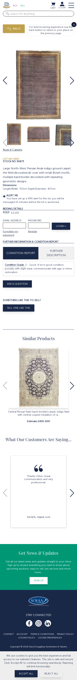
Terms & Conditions (42, 634)
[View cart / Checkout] (53, 3)
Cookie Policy (26, 637)
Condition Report (20, 253)
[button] (5, 80)
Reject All (51, 673)
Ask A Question (17, 284)
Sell (22, 5)
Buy (15, 5)
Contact (8, 634)
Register (32, 231)
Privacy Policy (65, 634)
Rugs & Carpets (12, 149)
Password (35, 220)
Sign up (38, 580)
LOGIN (62, 7)
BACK (16, 28)
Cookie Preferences (50, 637)
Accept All (26, 673)
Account (22, 634)
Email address (12, 220)
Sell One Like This (18, 308)
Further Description (56, 253)
